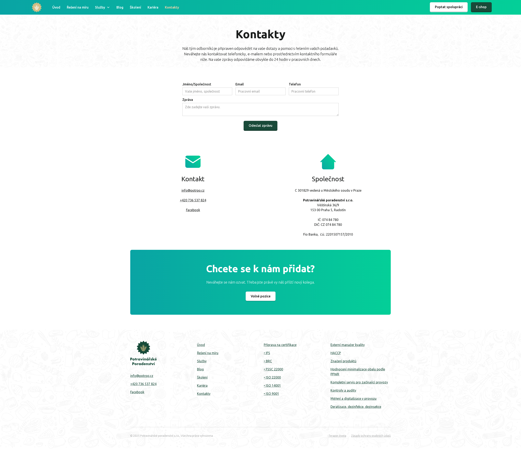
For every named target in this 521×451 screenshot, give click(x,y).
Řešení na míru (78, 7)
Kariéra (153, 7)
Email (239, 84)
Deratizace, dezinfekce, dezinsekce (356, 406)
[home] (36, 7)
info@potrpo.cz (193, 190)
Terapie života (337, 435)
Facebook (193, 210)
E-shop (481, 7)
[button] (102, 7)
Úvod (56, 7)
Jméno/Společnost (196, 84)
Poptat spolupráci (449, 7)
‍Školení (202, 377)
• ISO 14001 (272, 385)
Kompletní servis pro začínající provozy (359, 382)
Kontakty (172, 7)
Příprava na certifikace (280, 345)
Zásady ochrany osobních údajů (371, 435)
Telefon (295, 84)
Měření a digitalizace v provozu (354, 398)
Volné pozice (260, 296)
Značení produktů (343, 361)
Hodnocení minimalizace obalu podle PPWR (358, 371)
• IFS (267, 353)
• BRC (268, 361)
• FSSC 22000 (273, 369)
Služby (202, 361)
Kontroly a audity (343, 390)
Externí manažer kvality (348, 345)
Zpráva (187, 100)
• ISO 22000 (272, 377)
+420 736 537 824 (193, 200)
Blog (119, 7)
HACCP (336, 353)
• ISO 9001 (271, 393)
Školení (135, 7)
